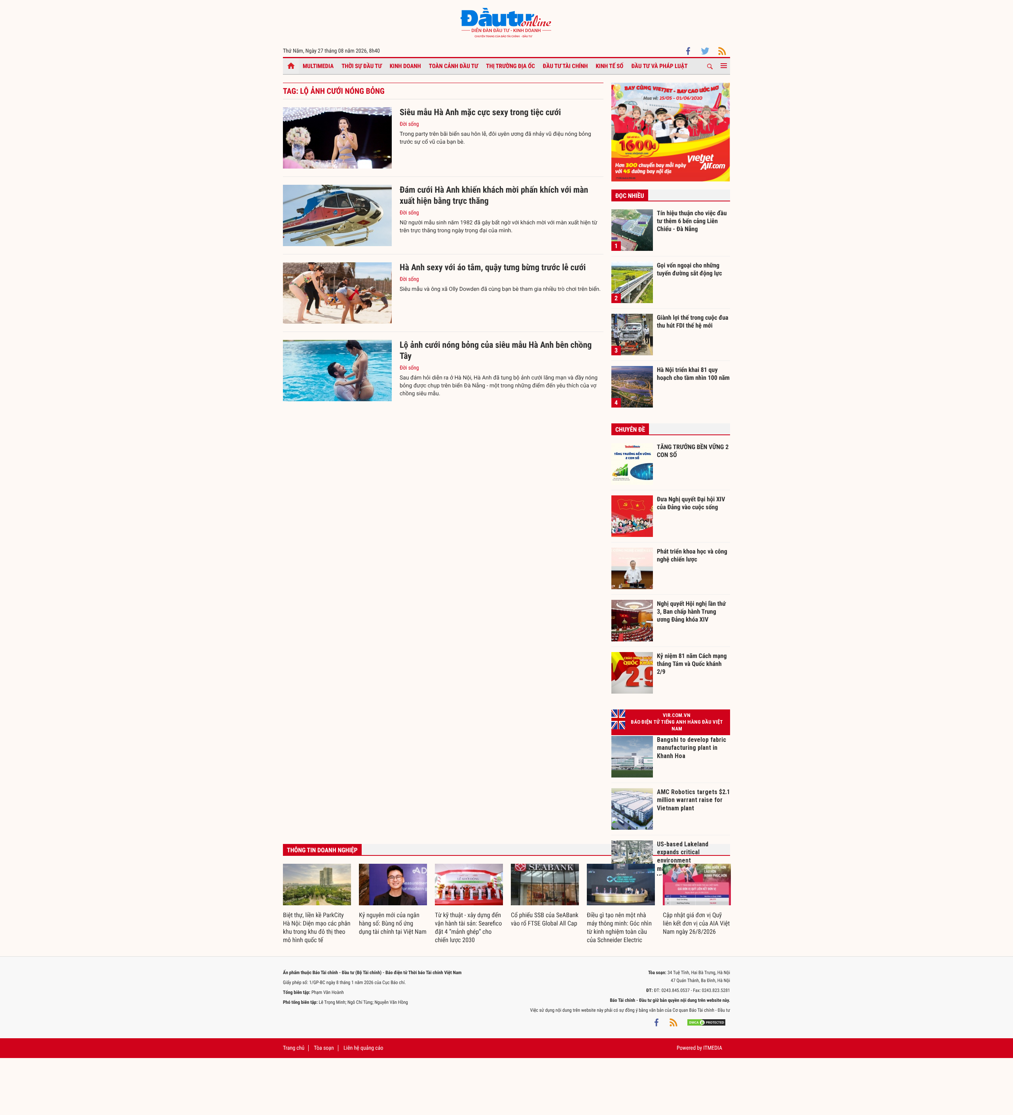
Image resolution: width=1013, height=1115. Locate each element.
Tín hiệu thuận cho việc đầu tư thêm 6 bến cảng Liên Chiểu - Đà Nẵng (692, 220)
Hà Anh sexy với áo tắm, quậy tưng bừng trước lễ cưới (493, 268)
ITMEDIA (712, 1048)
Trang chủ (293, 1048)
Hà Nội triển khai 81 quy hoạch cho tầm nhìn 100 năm (693, 373)
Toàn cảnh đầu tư (453, 66)
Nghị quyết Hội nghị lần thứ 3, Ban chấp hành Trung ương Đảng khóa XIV (691, 611)
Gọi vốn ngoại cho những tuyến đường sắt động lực (689, 269)
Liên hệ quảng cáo (363, 1048)
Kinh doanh (405, 66)
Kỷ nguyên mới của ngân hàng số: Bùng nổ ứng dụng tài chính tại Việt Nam (393, 923)
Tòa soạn (324, 1048)
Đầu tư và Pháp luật (659, 66)
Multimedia (318, 66)
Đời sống (409, 124)
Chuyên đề (630, 429)
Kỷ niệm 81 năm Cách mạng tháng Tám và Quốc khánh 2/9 (692, 663)
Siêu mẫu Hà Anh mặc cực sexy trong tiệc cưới (480, 113)
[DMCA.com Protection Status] (706, 1022)
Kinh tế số (610, 66)
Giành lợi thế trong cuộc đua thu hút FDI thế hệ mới (692, 321)
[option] (317, 904)
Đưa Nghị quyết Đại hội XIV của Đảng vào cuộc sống (691, 503)
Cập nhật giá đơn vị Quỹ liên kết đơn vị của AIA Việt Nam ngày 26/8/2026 (696, 923)
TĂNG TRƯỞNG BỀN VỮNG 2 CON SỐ (692, 451)
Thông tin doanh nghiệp (322, 850)
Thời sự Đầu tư (361, 66)
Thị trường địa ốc (510, 66)
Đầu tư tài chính (565, 66)
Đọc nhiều (629, 195)
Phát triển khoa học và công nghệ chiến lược (692, 555)
